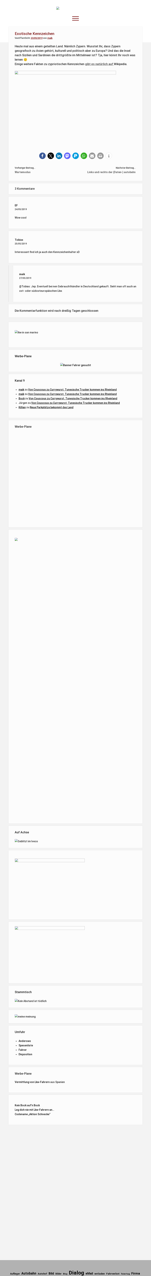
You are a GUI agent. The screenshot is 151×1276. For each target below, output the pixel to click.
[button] (42, 156)
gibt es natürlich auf (99, 64)
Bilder (58, 1273)
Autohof (42, 1273)
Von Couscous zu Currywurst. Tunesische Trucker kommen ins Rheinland (72, 389)
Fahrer (23, 1049)
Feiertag (125, 1273)
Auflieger (15, 1273)
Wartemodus (23, 172)
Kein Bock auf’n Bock (27, 1105)
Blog (65, 1274)
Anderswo (25, 1041)
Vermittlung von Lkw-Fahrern (32, 1082)
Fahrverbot (113, 1273)
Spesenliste (26, 1045)
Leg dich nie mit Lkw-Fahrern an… (34, 1109)
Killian (22, 407)
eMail (89, 1273)
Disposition (25, 1054)
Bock (22, 398)
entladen (99, 1273)
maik (49, 38)
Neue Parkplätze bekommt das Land (51, 407)
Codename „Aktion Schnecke (32, 1114)
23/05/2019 (37, 38)
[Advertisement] (75, 477)
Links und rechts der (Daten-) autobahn (111, 172)
